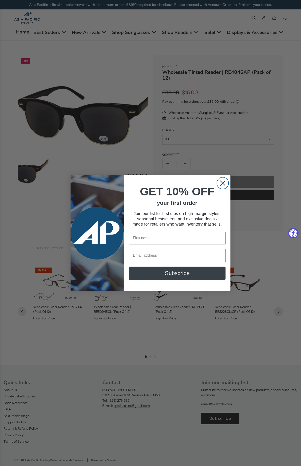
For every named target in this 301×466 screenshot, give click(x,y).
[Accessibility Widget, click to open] (293, 233)
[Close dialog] (223, 183)
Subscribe (177, 273)
